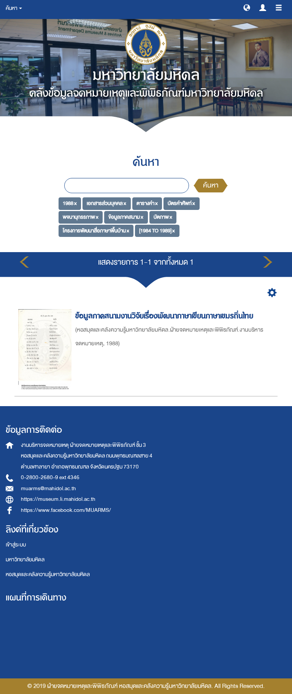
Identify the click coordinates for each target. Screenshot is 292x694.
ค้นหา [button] (12, 8)
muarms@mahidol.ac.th (48, 488)
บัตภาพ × (163, 217)
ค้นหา (210, 185)
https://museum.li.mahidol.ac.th (58, 499)
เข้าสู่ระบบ (16, 544)
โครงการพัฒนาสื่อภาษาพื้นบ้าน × (96, 230)
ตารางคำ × (147, 203)
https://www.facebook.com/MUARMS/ (66, 510)
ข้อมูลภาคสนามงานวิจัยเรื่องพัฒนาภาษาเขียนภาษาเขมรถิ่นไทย (164, 316)
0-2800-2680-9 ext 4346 (50, 477)
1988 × (70, 203)
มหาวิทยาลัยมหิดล (25, 559)
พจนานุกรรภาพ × (80, 217)
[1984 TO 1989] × (157, 230)
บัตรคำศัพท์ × (181, 203)
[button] (246, 7)
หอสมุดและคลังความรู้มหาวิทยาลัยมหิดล (48, 574)
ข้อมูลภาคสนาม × (125, 217)
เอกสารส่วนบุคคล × (106, 203)
